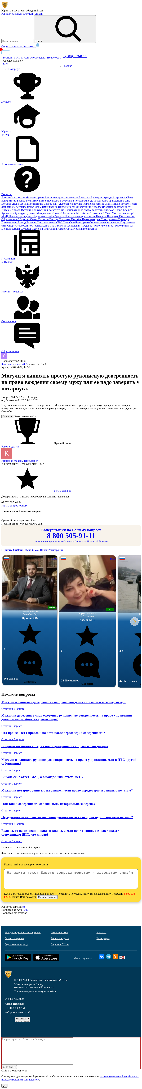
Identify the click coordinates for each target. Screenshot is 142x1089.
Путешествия (9, 222)
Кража (119, 209)
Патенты (43, 219)
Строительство (40, 225)
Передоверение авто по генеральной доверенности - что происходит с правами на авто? (67, 817)
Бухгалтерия (33, 200)
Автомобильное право (30, 197)
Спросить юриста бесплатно (18, 46)
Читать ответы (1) (25, 416)
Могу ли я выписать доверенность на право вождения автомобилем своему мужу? (63, 702)
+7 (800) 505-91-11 (14, 999)
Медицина (69, 213)
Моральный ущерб (123, 213)
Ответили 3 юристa (12, 739)
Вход (5, 52)
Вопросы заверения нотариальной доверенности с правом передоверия (54, 746)
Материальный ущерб (49, 213)
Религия (31, 222)
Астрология (120, 197)
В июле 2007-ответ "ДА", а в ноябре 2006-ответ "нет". (42, 777)
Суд (52, 225)
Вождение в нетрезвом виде (77, 200)
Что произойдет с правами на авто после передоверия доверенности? (53, 733)
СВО (59, 222)
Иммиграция (50, 206)
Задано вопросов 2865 (14, 364)
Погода (54, 219)
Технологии (73, 225)
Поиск (44, 549)
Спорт (11, 225)
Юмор (61, 228)
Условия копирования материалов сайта (35, 991)
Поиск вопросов (59, 932)
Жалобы (64, 203)
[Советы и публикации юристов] (4, 7)
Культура (20, 213)
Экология (37, 228)
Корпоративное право (78, 209)
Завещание (98, 203)
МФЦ (5, 216)
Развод (22, 222)
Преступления (109, 219)
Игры (38, 206)
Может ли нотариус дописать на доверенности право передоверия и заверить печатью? (67, 790)
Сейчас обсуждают (35, 57)
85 (23, 906)
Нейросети (58, 216)
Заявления (7, 206)
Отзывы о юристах (14, 938)
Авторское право (54, 197)
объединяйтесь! (35, 10)
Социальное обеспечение (104, 222)
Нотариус (113, 216)
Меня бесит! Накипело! (90, 213)
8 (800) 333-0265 (75, 56)
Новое (54, 57)
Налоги (13, 216)
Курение (31, 213)
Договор (6, 203)
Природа (123, 219)
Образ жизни (127, 216)
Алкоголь (84, 197)
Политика (65, 219)
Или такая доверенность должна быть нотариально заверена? (48, 804)
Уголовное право (110, 225)
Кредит (127, 209)
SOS (5, 63)
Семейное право (79, 222)
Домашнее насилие (32, 203)
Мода (108, 213)
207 (26, 909)
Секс (66, 222)
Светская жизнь (46, 222)
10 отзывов (62, 490)
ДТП (56, 203)
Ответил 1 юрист (11, 725)
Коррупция (98, 209)
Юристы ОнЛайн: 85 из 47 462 (20, 549)
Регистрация (55, 549)
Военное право (50, 200)
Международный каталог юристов (23, 932)
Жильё (87, 203)
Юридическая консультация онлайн (22, 13)
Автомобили (9, 197)
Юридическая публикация (81, 228)
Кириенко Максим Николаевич (19, 460)
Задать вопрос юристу (14, 505)
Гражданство (117, 200)
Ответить (7, 416)
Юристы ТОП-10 (13, 57)
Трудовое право (90, 225)
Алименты (71, 197)
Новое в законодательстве (80, 216)
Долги (16, 203)
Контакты (101, 932)
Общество (23, 219)
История (26, 209)
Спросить (30, 681)
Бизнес (21, 200)
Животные (76, 203)
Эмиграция (50, 228)
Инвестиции (83, 206)
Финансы (127, 225)
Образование (9, 219)
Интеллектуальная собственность (111, 206)
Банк (130, 197)
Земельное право (24, 206)
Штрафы (26, 228)
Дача (127, 200)
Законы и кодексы (60, 938)
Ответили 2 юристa (12, 708)
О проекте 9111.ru (60, 944)
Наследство (25, 216)
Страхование (23, 225)
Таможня (60, 225)
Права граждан (91, 219)
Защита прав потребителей (121, 203)
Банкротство (9, 200)
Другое (48, 203)
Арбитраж (96, 197)
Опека (34, 219)
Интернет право (11, 209)
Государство (101, 200)
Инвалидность (67, 206)
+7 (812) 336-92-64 (15, 1008)
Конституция (56, 209)
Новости (101, 216)
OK (4, 1085)
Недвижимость (42, 216)
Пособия (76, 219)
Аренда (108, 197)
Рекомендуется (10, 446)
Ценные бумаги (11, 228)
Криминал (7, 213)
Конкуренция (40, 209)
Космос (110, 209)
